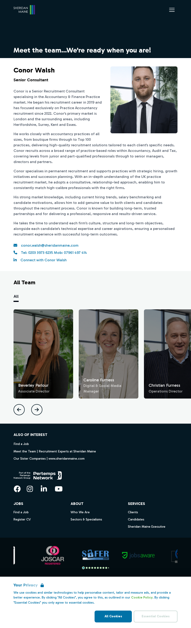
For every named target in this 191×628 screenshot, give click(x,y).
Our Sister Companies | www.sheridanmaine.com (49, 458)
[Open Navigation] (171, 9)
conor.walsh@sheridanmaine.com (49, 245)
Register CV (22, 519)
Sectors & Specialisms (86, 519)
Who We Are (80, 512)
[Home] (24, 9)
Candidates (136, 519)
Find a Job (21, 444)
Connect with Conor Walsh (43, 260)
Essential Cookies (156, 616)
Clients (133, 512)
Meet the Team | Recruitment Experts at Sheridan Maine (55, 451)
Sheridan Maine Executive (146, 527)
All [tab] (16, 296)
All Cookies (113, 616)
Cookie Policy (142, 597)
